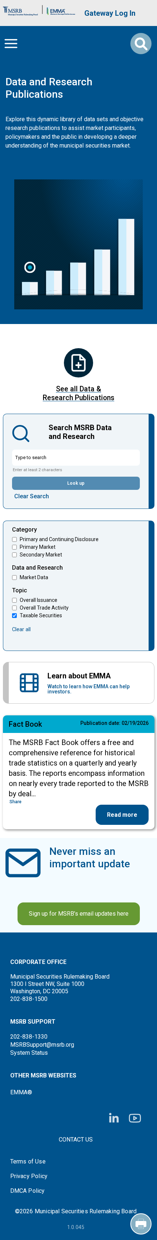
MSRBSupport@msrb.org (42, 1044)
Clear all (21, 629)
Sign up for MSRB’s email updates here (79, 913)
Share (15, 801)
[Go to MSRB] (20, 9)
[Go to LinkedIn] (114, 1118)
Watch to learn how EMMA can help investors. (88, 689)
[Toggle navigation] (11, 44)
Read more (122, 814)
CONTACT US (76, 1139)
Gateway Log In (109, 13)
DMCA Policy (27, 1191)
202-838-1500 (28, 998)
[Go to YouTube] (135, 1118)
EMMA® (21, 1092)
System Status (29, 1052)
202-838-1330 (28, 1036)
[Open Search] (141, 43)
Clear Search (31, 496)
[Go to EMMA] (61, 9)
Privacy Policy (29, 1176)
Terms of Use (28, 1162)
